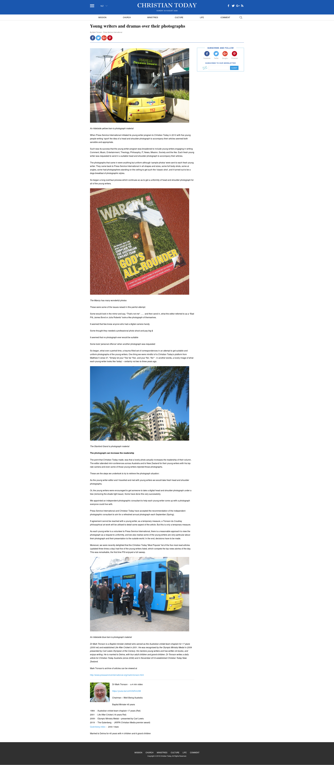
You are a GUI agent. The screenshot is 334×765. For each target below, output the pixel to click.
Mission (102, 17)
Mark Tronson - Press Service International (107, 32)
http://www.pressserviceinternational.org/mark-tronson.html (117, 674)
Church (127, 17)
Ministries (152, 17)
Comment (225, 17)
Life (202, 17)
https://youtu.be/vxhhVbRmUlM (126, 690)
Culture (179, 17)
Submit (234, 68)
